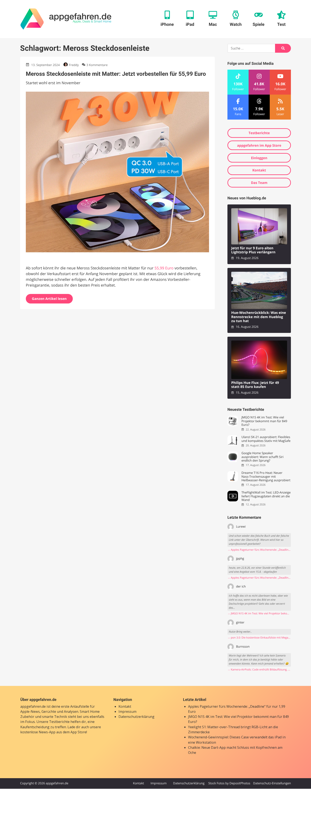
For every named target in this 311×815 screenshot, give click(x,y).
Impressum (127, 711)
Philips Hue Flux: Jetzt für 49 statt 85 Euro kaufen (255, 385)
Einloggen (259, 158)
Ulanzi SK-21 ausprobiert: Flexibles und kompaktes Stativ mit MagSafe (265, 439)
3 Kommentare (96, 65)
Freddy (74, 65)
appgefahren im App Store (259, 145)
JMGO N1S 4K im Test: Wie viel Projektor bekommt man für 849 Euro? (264, 421)
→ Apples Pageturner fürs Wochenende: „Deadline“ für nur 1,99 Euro (259, 550)
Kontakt (259, 170)
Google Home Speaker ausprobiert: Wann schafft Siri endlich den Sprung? (262, 456)
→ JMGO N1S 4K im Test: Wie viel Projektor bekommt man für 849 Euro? (259, 613)
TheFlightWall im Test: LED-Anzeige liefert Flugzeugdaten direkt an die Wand (266, 496)
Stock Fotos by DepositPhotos (229, 783)
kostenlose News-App (37, 732)
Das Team (259, 182)
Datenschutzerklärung (136, 716)
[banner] (66, 19)
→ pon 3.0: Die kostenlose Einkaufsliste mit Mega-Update (259, 637)
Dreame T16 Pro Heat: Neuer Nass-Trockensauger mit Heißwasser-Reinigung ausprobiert (265, 476)
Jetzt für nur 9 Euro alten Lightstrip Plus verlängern (253, 250)
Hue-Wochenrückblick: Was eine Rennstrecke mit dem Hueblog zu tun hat (258, 317)
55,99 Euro (163, 268)
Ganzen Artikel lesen (49, 298)
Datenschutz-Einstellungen (272, 783)
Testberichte (259, 133)
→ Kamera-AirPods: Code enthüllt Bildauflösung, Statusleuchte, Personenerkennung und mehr (259, 669)
